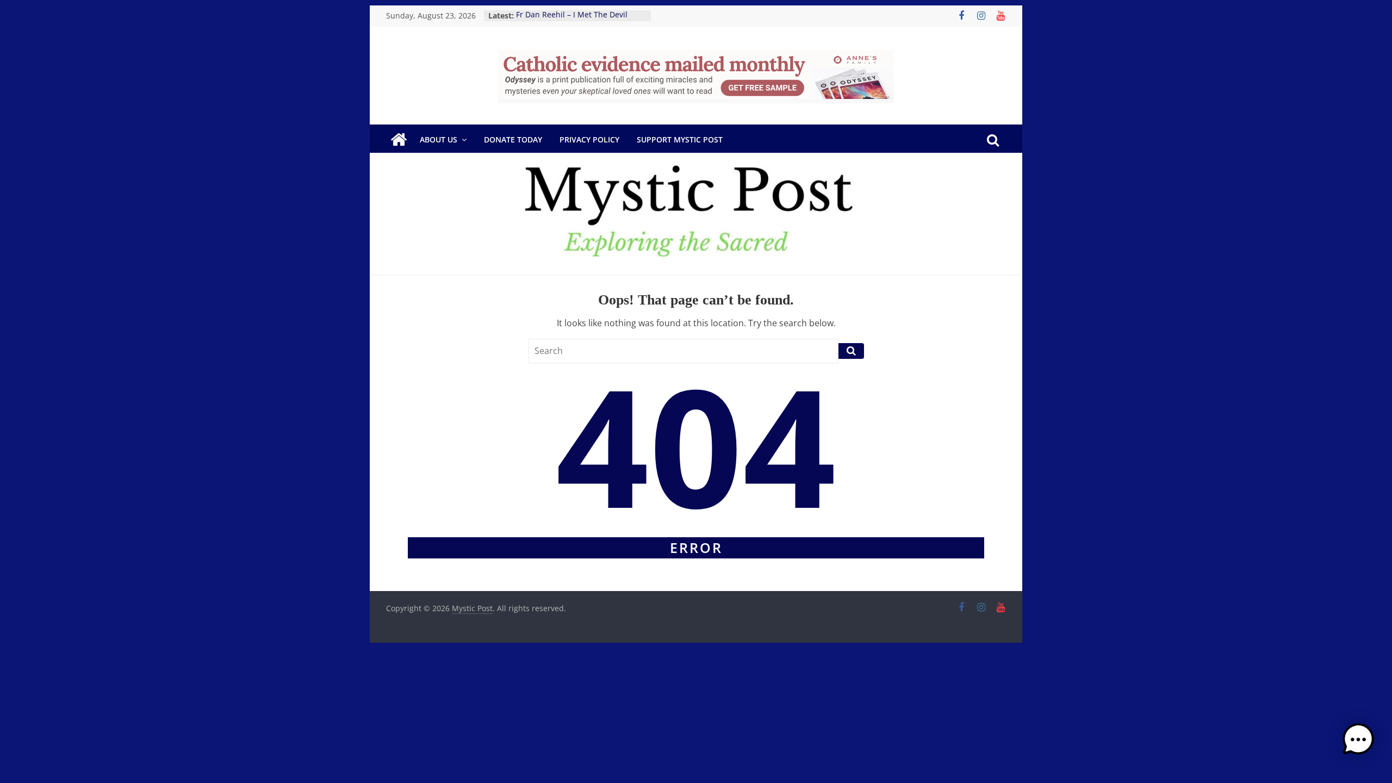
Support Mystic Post (680, 139)
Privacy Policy (589, 139)
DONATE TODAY (513, 139)
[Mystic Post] (398, 140)
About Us (438, 139)
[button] (1358, 744)
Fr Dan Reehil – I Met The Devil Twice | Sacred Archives (571, 21)
